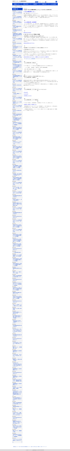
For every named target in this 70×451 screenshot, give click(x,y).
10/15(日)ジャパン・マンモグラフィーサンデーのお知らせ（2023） (17, 142)
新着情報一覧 (17, 6)
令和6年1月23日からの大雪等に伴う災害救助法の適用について (17, 62)
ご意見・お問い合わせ (34, 446)
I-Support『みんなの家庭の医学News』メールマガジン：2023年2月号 (17, 221)
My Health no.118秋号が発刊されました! (17, 85)
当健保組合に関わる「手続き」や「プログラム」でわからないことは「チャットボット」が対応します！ (17, 57)
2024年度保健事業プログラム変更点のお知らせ (17, 47)
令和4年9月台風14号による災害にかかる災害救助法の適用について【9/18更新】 (17, 264)
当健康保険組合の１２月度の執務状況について (17, 369)
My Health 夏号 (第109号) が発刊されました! (17, 418)
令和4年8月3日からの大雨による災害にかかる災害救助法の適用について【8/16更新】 (17, 288)
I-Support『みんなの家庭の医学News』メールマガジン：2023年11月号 (17, 89)
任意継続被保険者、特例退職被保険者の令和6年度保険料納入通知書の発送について (17, 34)
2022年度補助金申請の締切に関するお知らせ (17, 196)
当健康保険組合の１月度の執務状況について (17, 351)
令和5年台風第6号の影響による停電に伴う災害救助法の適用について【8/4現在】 (17, 138)
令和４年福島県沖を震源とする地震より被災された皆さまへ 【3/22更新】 (17, 317)
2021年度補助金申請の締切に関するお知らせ (17, 335)
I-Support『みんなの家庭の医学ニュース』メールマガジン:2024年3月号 (17, 39)
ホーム (13, 6)
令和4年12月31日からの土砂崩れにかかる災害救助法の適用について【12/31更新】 (17, 235)
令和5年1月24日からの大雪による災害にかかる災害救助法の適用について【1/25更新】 (17, 225)
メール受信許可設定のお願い (17, 252)
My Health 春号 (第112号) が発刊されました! (17, 301)
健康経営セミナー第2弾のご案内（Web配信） (17, 360)
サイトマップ (45, 446)
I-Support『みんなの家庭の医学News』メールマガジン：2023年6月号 (17, 161)
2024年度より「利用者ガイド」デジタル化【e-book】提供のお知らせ (17, 22)
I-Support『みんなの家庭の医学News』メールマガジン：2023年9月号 (17, 106)
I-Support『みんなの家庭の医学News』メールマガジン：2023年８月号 (17, 133)
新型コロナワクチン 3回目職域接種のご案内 (17, 347)
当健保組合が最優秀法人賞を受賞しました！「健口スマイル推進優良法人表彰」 (17, 204)
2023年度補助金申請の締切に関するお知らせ (17, 30)
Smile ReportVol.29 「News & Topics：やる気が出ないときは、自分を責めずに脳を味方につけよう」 (17, 331)
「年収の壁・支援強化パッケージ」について (17, 94)
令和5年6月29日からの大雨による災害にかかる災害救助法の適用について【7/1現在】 (17, 157)
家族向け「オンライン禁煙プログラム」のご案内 (17, 272)
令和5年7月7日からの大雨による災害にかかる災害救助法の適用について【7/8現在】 (17, 147)
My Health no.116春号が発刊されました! (17, 171)
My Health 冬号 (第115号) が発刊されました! (17, 217)
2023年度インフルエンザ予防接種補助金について (17, 102)
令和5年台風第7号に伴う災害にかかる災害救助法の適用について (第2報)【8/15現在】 (17, 119)
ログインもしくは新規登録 (30, 58)
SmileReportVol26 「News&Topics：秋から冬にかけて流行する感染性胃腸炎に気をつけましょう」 (17, 365)
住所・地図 (21, 446)
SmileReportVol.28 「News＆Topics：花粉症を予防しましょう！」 (17, 343)
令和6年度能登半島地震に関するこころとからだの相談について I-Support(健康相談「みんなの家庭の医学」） (17, 66)
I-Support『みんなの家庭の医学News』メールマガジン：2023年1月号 (17, 230)
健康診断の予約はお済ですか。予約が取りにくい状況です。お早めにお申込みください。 (17, 422)
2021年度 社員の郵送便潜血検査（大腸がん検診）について (17, 403)
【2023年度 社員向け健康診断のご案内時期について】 (17, 174)
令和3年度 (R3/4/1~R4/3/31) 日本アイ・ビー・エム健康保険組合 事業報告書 (17, 284)
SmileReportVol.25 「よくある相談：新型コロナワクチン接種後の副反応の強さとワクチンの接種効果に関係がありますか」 (17, 393)
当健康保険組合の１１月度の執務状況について (17, 377)
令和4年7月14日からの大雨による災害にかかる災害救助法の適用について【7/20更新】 (17, 297)
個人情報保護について (26, 446)
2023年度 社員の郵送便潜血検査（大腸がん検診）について (17, 115)
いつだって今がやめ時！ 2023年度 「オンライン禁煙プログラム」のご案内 (17, 188)
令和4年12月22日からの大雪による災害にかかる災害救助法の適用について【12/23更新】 (17, 240)
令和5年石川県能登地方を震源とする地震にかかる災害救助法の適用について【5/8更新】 (17, 178)
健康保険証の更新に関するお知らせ (17, 269)
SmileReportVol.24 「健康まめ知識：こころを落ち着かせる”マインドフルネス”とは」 (17, 413)
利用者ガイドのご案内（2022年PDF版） (17, 309)
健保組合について (16, 446)
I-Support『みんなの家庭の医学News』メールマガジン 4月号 (17, 192)
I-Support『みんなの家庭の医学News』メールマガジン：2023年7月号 (17, 152)
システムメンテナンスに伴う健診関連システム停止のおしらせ (17, 440)
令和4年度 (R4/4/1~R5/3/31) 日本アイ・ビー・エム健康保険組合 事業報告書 (17, 123)
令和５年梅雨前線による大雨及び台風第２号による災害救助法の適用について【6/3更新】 (17, 166)
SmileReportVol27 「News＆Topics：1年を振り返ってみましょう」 (17, 355)
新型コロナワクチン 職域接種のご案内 (17, 409)
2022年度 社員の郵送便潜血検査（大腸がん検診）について (17, 276)
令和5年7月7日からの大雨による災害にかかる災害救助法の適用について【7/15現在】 (17, 128)
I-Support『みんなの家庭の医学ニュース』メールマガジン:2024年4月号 (17, 13)
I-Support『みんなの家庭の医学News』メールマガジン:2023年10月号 (17, 98)
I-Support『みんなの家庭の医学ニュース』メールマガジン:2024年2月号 (17, 51)
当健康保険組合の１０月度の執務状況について (17, 384)
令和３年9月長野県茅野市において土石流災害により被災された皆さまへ (17, 399)
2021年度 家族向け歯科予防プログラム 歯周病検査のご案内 (17, 380)
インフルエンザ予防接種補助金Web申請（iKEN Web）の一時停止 (17, 17)
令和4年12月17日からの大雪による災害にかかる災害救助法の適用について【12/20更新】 (17, 245)
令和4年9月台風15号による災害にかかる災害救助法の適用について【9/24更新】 (17, 259)
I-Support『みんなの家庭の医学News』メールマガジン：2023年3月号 (17, 209)
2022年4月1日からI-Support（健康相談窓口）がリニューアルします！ (17, 321)
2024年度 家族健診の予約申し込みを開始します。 (17, 27)
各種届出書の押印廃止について (17, 406)
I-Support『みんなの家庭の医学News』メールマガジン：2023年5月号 (17, 183)
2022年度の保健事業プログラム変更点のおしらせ (17, 313)
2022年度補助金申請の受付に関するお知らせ (17, 326)
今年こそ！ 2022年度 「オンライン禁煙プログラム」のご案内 (17, 305)
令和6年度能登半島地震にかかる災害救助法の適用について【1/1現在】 (17, 76)
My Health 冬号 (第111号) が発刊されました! (17, 339)
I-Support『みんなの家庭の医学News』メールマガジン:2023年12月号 (17, 81)
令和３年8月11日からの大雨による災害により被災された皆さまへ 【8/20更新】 (17, 427)
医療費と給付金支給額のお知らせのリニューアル (17, 293)
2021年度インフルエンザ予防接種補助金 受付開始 (17, 388)
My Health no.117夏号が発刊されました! (17, 111)
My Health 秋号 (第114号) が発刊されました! (17, 249)
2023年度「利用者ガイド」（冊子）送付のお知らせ (17, 200)
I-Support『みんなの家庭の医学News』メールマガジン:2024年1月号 (17, 71)
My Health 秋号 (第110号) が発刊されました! (17, 373)
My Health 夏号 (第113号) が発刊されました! (17, 280)
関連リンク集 (40, 446)
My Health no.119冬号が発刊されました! (17, 44)
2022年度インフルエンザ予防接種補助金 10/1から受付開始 (17, 255)
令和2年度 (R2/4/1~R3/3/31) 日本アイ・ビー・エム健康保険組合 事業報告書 (17, 435)
